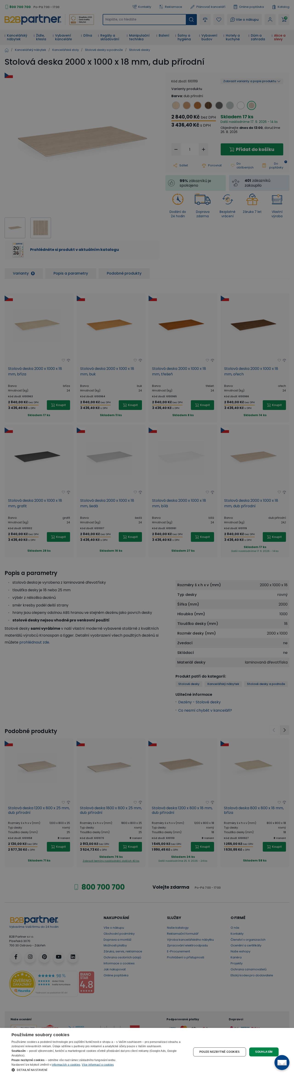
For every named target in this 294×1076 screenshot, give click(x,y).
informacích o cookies (66, 1064)
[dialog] (147, 1052)
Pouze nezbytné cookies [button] (219, 1051)
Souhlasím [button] (264, 1051)
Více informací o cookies (98, 1064)
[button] (98, 1070)
